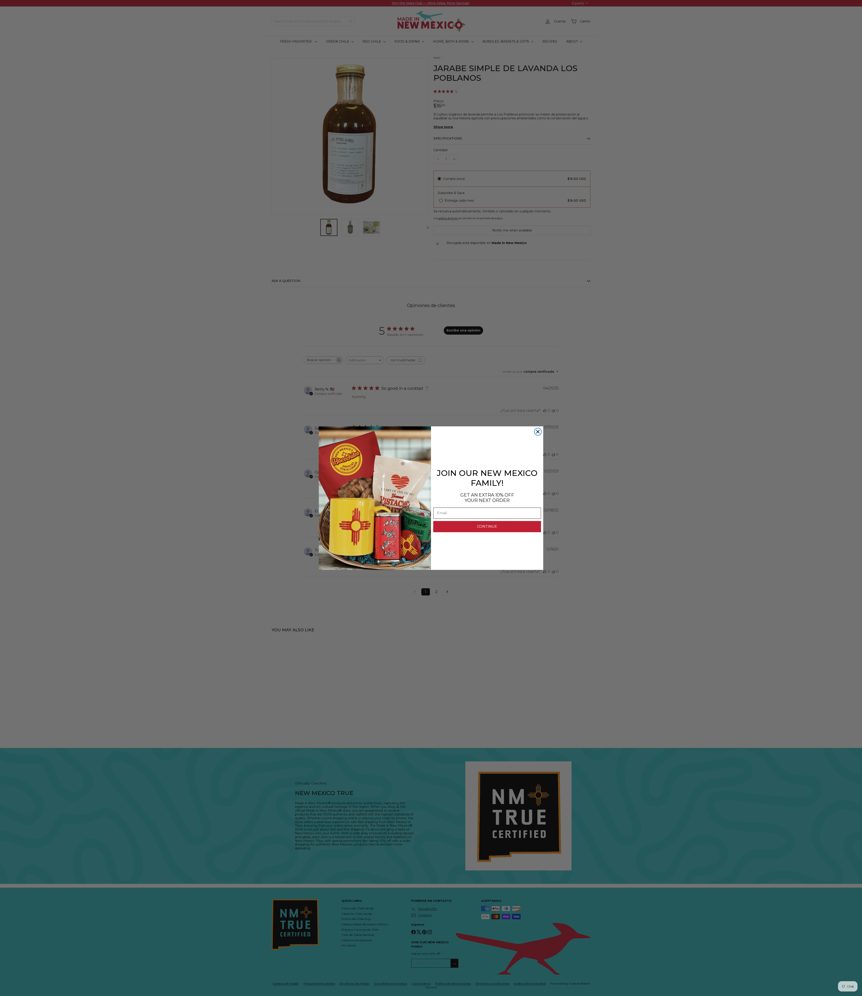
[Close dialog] (537, 431)
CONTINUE (487, 526)
